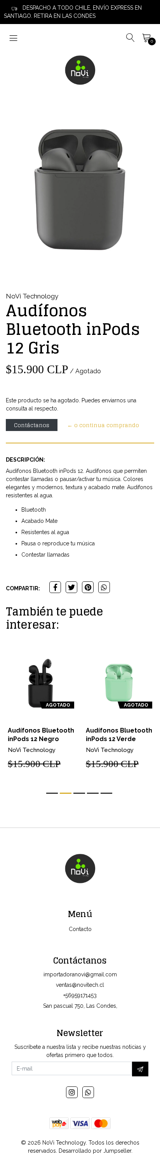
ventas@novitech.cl (80, 985)
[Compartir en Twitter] (71, 587)
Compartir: (23, 588)
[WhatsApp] (88, 1092)
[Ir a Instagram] (71, 1092)
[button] (52, 793)
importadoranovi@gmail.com (80, 974)
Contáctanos (31, 425)
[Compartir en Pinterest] (87, 587)
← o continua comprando (103, 425)
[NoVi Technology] (80, 69)
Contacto (80, 929)
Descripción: (25, 460)
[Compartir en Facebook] (55, 587)
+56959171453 (80, 995)
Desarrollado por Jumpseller (95, 1151)
